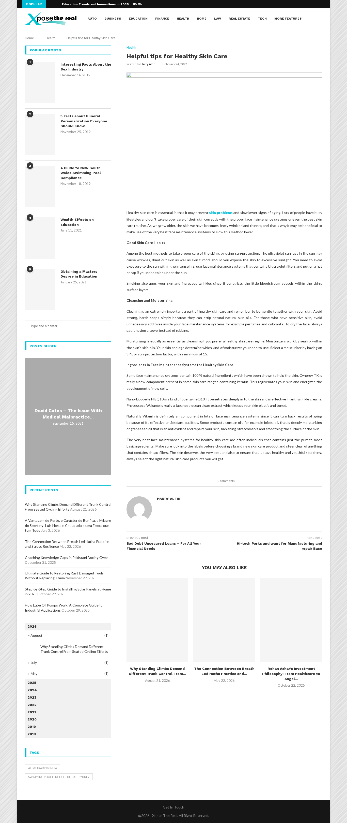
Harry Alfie (147, 64)
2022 (32, 705)
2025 (31, 683)
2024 (32, 690)
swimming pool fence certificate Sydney (58, 776)
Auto (92, 18)
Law (217, 18)
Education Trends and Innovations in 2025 (95, 4)
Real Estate (239, 18)
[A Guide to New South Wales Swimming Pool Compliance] (40, 186)
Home (137, 4)
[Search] (319, 18)
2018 (31, 734)
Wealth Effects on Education (77, 222)
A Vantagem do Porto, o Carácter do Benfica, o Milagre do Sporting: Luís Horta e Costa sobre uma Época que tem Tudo (68, 525)
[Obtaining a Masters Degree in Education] (40, 289)
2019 (31, 727)
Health (183, 18)
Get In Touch (173, 807)
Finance (162, 18)
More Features (288, 18)
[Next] (57, 4)
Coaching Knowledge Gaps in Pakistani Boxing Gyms (66, 557)
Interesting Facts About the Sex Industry (85, 66)
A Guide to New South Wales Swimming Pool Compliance (80, 173)
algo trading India (42, 768)
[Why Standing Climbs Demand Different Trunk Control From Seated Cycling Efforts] (157, 620)
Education (138, 18)
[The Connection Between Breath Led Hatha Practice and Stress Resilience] (224, 620)
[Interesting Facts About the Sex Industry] (40, 82)
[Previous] (50, 4)
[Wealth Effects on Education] (40, 237)
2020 (32, 719)
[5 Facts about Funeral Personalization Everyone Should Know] (40, 134)
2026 (32, 626)
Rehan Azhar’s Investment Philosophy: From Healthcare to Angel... (291, 674)
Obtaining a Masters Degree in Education (78, 274)
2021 (31, 712)
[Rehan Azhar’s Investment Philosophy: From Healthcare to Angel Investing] (291, 620)
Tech (262, 18)
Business (112, 18)
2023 (31, 697)
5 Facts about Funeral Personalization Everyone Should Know (83, 121)
